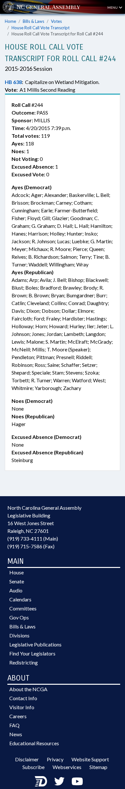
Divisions (19, 635)
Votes (56, 21)
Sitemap (98, 767)
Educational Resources (34, 743)
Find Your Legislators (32, 653)
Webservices (67, 767)
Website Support (90, 759)
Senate (16, 581)
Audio (15, 590)
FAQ (14, 725)
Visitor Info (21, 707)
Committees (23, 608)
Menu (112, 7)
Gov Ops (19, 617)
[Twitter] (59, 781)
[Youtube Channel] (77, 781)
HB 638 (13, 82)
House (16, 572)
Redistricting (23, 662)
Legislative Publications (35, 644)
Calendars (20, 599)
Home (10, 21)
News (15, 734)
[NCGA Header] (48, 7)
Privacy (55, 759)
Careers (18, 716)
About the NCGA (28, 689)
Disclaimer (27, 759)
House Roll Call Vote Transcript (41, 27)
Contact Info (23, 698)
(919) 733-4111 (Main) (32, 538)
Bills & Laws (33, 21)
